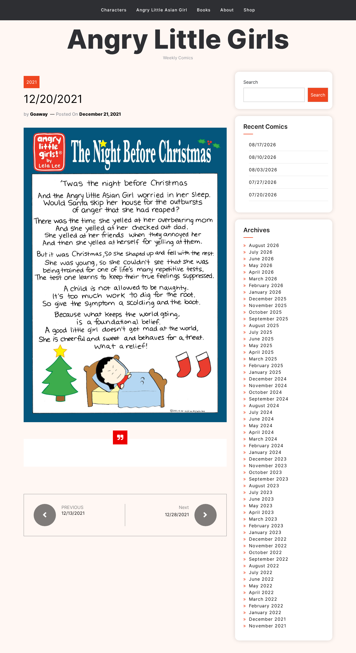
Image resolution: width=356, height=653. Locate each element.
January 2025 (265, 372)
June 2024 (261, 419)
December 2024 (268, 379)
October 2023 (265, 472)
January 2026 (265, 292)
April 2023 (261, 512)
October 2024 (265, 392)
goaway (39, 114)
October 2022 (265, 552)
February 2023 (266, 525)
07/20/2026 (263, 194)
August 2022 (264, 565)
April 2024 (261, 432)
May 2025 (261, 345)
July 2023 (261, 492)
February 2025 (266, 365)
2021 (31, 82)
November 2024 (268, 385)
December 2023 (268, 459)
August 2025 (264, 325)
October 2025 (265, 312)
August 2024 (264, 405)
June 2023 (261, 499)
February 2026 (266, 285)
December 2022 (268, 539)
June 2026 (261, 258)
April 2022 (261, 592)
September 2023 (268, 479)
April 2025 (261, 352)
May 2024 (261, 425)
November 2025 (268, 305)
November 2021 (267, 626)
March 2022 (263, 599)
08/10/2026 (262, 157)
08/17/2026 (262, 144)
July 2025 (261, 332)
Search (250, 82)
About (227, 10)
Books (204, 10)
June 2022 (261, 579)
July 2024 (261, 412)
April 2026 (261, 272)
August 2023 (264, 485)
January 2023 (265, 532)
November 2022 (268, 545)
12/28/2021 (177, 514)
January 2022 (265, 612)
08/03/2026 (263, 169)
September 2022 (268, 559)
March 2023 (263, 519)
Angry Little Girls (178, 39)
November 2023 (268, 465)
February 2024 (266, 445)
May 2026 (261, 265)
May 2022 (261, 585)
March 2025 (263, 359)
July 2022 (261, 572)
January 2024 (265, 452)
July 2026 (261, 252)
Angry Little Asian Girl (161, 10)
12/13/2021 (73, 513)
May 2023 (261, 505)
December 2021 (267, 619)
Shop (249, 10)
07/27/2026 (263, 182)
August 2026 (264, 245)
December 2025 (268, 298)
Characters (114, 10)
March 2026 (263, 278)
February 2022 (266, 606)
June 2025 (261, 339)
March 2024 (263, 439)
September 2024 (268, 399)
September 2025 (268, 318)
